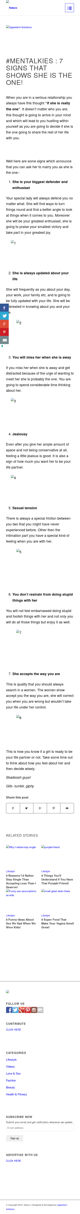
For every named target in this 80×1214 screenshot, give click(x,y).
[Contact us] (40, 1010)
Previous (12, 878)
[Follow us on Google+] (21, 1010)
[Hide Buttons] (2, 347)
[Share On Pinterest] (4, 332)
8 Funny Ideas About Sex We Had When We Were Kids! (21, 923)
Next (68, 878)
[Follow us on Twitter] (15, 1010)
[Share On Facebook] (4, 308)
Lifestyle (10, 871)
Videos (10, 1066)
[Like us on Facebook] (9, 1010)
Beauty (10, 1087)
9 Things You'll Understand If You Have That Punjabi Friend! (57, 879)
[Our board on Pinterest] (28, 1010)
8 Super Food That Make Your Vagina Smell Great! (57, 923)
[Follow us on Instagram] (34, 1010)
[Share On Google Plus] (4, 324)
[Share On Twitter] (4, 316)
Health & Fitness (16, 1094)
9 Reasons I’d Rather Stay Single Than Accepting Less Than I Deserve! (21, 881)
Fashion (11, 1080)
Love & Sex (13, 1073)
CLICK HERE (13, 1029)
